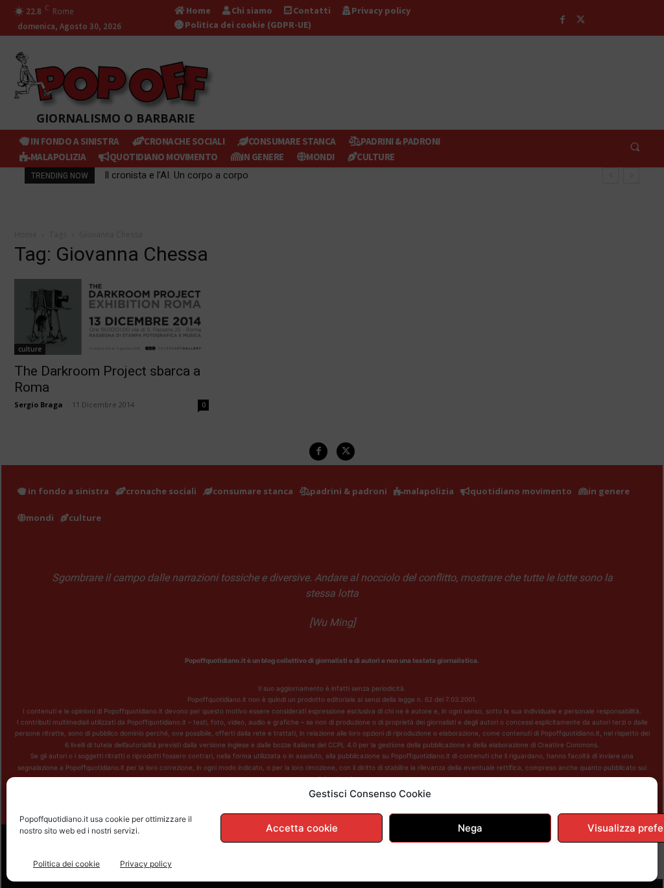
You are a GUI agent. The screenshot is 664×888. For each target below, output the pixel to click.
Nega (470, 828)
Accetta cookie (302, 828)
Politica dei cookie (66, 864)
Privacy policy (146, 864)
